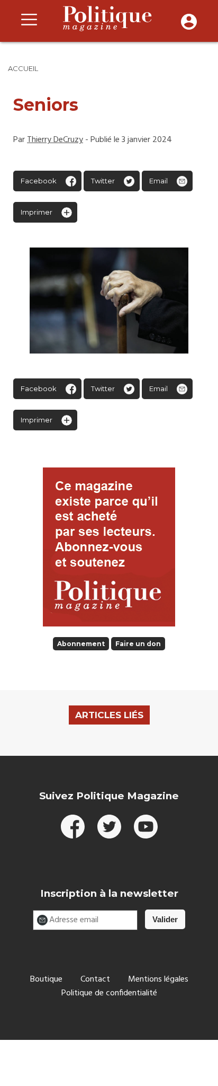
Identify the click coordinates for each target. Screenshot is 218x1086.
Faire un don (138, 644)
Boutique (46, 979)
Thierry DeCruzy (55, 140)
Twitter (103, 180)
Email (158, 180)
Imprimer (36, 212)
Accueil (23, 68)
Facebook (39, 180)
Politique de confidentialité (109, 993)
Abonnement (81, 644)
